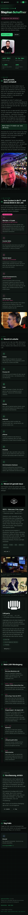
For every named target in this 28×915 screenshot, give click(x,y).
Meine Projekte (6, 34)
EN (25, 2)
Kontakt (17, 34)
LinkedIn (8, 809)
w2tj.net (6, 551)
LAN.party (6, 648)
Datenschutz (4, 905)
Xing (16, 809)
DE (23, 2)
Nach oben (10, 905)
